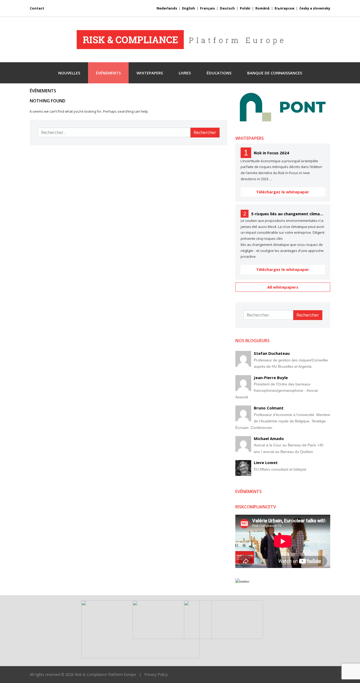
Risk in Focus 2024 (271, 152)
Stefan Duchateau (272, 353)
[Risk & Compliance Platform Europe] (180, 39)
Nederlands (167, 8)
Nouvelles (69, 72)
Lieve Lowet (266, 462)
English (188, 8)
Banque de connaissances (274, 72)
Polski (245, 8)
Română (262, 8)
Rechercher (205, 132)
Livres (185, 72)
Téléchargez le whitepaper (282, 191)
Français (207, 8)
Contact (37, 8)
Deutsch (227, 8)
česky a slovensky (314, 8)
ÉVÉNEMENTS (108, 72)
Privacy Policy (156, 674)
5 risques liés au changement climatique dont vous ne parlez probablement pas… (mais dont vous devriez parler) (288, 213)
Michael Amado (269, 438)
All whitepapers (282, 287)
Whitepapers (150, 72)
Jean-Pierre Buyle (271, 377)
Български (284, 8)
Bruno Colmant (269, 407)
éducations (219, 72)
